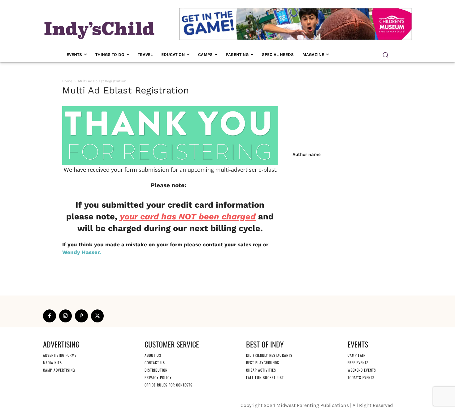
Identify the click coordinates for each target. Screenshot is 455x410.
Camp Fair (357, 355)
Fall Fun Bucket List (265, 377)
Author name (306, 154)
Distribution (156, 370)
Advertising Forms (60, 355)
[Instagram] (65, 315)
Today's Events (361, 377)
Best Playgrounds (262, 362)
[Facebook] (49, 315)
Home (67, 81)
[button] (385, 54)
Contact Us (155, 362)
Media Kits (52, 362)
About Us (153, 355)
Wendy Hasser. (81, 252)
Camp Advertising (59, 370)
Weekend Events (362, 370)
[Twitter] (97, 315)
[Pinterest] (81, 315)
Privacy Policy (158, 377)
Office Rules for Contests (169, 384)
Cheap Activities (261, 370)
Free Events (358, 362)
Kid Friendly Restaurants (269, 355)
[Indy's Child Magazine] (98, 29)
